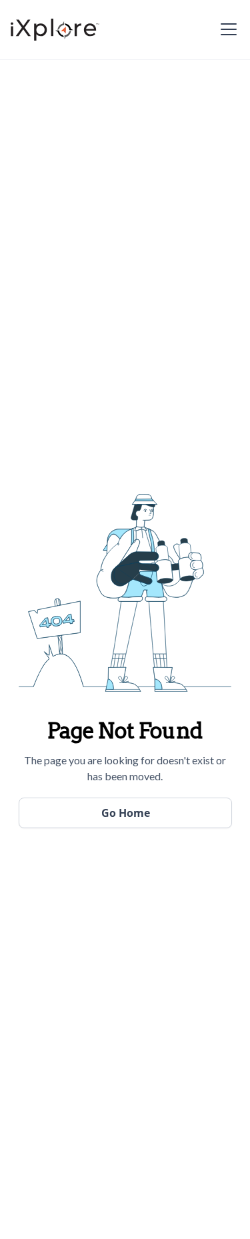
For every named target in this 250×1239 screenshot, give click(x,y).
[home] (55, 29)
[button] (226, 29)
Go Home (125, 813)
